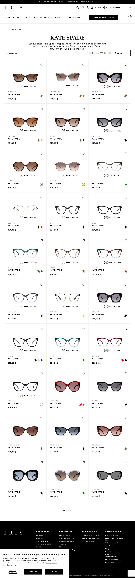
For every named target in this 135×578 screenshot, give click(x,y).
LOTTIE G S (54, 489)
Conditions (109, 563)
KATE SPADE (14, 94)
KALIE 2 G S (96, 92)
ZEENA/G (11, 223)
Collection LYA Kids (44, 544)
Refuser (54, 571)
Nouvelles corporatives (114, 552)
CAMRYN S (96, 312)
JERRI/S (53, 136)
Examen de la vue (66, 535)
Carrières (109, 546)
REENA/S (95, 400)
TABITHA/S (12, 92)
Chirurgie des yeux (67, 538)
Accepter (33, 571)
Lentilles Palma (42, 547)
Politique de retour (66, 541)
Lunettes (39, 535)
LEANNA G (12, 312)
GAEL (94, 223)
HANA (10, 267)
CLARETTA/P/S (97, 489)
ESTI (93, 181)
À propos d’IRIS (111, 535)
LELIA (52, 356)
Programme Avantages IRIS (114, 539)
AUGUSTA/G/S (13, 445)
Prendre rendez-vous (104, 17)
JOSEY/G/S (12, 489)
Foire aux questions (113, 543)
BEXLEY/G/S (96, 445)
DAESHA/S (12, 136)
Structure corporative (114, 560)
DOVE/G (53, 312)
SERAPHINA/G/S (56, 400)
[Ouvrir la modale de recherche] (78, 7)
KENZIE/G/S (54, 445)
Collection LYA (42, 541)
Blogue (108, 549)
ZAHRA (52, 267)
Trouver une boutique (91, 535)
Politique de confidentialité (111, 556)
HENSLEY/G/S (55, 92)
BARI (52, 223)
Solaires (39, 538)
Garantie (62, 544)
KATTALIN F (96, 356)
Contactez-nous (88, 541)
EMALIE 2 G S (13, 181)
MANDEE (11, 400)
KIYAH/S (53, 181)
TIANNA (95, 267)
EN (130, 7)
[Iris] (13, 7)
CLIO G (10, 356)
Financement (64, 547)
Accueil (7, 30)
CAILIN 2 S (96, 136)
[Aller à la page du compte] (87, 7)
